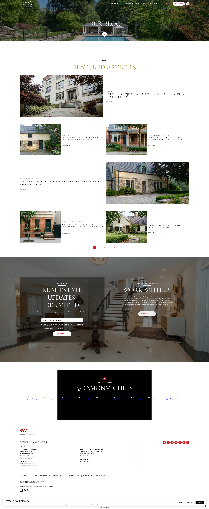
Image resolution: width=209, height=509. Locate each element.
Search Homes (140, 4)
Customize (190, 502)
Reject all (180, 502)
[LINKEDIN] (172, 442)
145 (114, 247)
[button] (147, 313)
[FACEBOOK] (164, 442)
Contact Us (166, 4)
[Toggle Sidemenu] (187, 3)
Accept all (200, 502)
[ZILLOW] (187, 442)
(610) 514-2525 (84, 461)
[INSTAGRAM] (168, 442)
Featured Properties (43, 476)
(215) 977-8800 (84, 455)
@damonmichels (104, 388)
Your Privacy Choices (104, 507)
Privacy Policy (60, 328)
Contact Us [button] (100, 476)
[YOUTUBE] (176, 442)
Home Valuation (153, 4)
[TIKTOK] (180, 442)
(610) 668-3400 (179, 3)
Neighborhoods (127, 4)
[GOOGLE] (183, 442)
